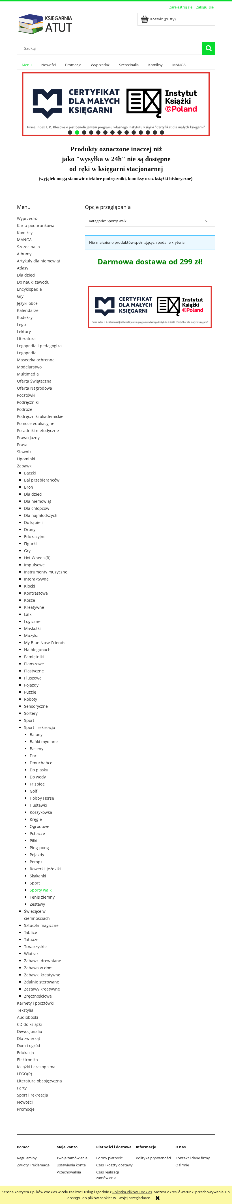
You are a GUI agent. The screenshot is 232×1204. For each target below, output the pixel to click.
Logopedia (26, 352)
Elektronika (27, 1059)
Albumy (24, 253)
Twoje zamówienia (72, 1157)
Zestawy (37, 904)
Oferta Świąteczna (34, 381)
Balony (36, 734)
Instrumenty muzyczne (45, 572)
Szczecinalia (28, 246)
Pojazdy (31, 685)
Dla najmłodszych (40, 515)
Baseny (36, 748)
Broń (28, 487)
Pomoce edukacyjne (35, 423)
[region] (116, 104)
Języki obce (27, 303)
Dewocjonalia (29, 1031)
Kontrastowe (36, 593)
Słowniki (25, 451)
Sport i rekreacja (39, 727)
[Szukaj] (208, 48)
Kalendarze (27, 310)
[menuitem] (26, 65)
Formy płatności (109, 1157)
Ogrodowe (39, 826)
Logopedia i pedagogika (39, 345)
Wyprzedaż (27, 218)
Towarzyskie (35, 946)
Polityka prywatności (153, 1157)
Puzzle (30, 692)
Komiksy (25, 232)
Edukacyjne (35, 536)
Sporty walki (41, 890)
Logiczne (32, 621)
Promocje (26, 1109)
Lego (21, 324)
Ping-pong (39, 847)
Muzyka (31, 635)
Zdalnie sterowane (41, 982)
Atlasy (22, 268)
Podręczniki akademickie (40, 416)
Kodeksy (25, 317)
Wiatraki (32, 953)
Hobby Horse (42, 798)
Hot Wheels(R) (37, 557)
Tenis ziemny (42, 897)
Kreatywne (34, 607)
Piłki (33, 840)
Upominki (26, 458)
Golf (33, 791)
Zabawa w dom (38, 967)
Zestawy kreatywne (42, 989)
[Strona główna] (45, 23)
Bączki (30, 473)
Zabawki (25, 466)
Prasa (22, 444)
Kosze (29, 600)
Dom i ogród (28, 1045)
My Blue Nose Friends (44, 642)
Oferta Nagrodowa (34, 388)
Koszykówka (41, 812)
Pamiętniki (34, 656)
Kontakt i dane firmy (192, 1157)
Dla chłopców (36, 508)
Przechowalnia (69, 1172)
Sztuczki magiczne (41, 925)
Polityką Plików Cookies (132, 1191)
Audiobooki (27, 1017)
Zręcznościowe (38, 996)
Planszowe (34, 663)
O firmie (182, 1165)
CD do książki (29, 1024)
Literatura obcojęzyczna (39, 1081)
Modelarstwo (29, 367)
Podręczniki (28, 402)
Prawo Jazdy (28, 437)
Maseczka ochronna (36, 360)
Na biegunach (37, 649)
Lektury (24, 331)
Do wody (38, 777)
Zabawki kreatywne (42, 975)
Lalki (28, 614)
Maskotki (32, 628)
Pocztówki (26, 395)
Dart (34, 755)
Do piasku (39, 770)
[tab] (70, 132)
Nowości (25, 1102)
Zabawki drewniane (42, 960)
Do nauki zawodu (33, 282)
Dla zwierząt (28, 1038)
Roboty (30, 699)
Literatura (26, 338)
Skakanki (38, 876)
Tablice (30, 932)
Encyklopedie (29, 289)
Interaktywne (36, 579)
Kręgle (36, 819)
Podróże (24, 409)
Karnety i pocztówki (35, 1003)
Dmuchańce (41, 762)
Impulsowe (34, 565)
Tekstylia (25, 1010)
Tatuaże (31, 939)
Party (22, 1088)
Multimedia (28, 374)
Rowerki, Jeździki (45, 868)
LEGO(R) (24, 1073)
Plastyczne (34, 671)
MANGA (24, 239)
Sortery (31, 713)
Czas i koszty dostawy (114, 1165)
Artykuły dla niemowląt (38, 261)
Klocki (29, 586)
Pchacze (37, 833)
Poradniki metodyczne (38, 430)
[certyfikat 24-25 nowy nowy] (116, 104)
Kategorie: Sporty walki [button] (108, 220)
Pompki (37, 861)
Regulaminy (27, 1157)
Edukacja (25, 1052)
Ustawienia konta (71, 1165)
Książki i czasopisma (36, 1066)
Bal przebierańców (41, 480)
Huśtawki (38, 805)
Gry (20, 296)
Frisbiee (37, 784)
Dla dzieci (26, 275)
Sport (29, 720)
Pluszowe (33, 678)
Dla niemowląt (37, 501)
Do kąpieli (33, 522)
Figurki (30, 543)
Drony (29, 529)
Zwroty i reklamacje (33, 1165)
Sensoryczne (36, 706)
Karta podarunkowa (35, 225)
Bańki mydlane (44, 741)
